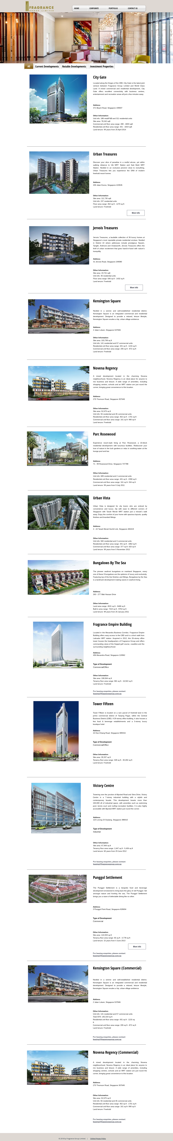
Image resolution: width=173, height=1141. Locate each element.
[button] (97, 8)
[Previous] (14, 38)
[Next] (158, 38)
